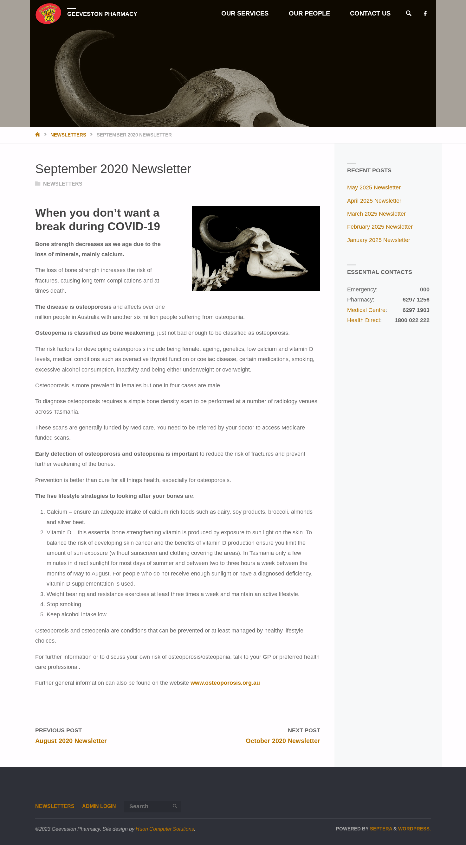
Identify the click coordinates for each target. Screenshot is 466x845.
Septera (380, 828)
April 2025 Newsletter (374, 201)
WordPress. (414, 828)
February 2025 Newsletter (380, 227)
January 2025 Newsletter (378, 240)
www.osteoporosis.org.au (225, 683)
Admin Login (99, 806)
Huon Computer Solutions (165, 829)
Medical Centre (366, 310)
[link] (409, 13)
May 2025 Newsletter (374, 187)
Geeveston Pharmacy (102, 14)
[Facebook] (425, 13)
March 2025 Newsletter (376, 214)
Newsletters (68, 134)
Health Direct (363, 320)
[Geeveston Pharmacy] (48, 13)
